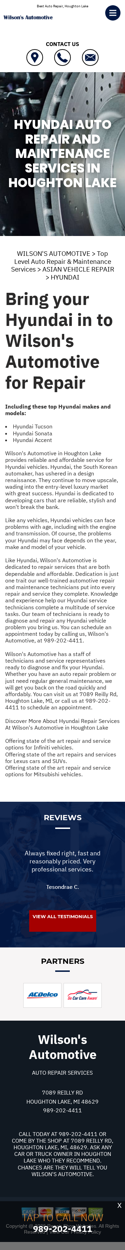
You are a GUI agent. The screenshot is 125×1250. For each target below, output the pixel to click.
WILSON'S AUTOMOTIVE (53, 253)
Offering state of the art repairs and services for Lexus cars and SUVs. (60, 757)
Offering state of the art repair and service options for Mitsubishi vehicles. (58, 771)
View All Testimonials (63, 916)
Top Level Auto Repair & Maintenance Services (61, 261)
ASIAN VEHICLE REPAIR (78, 269)
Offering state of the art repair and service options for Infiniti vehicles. (58, 744)
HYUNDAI (65, 277)
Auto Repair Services (62, 1072)
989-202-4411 (63, 640)
